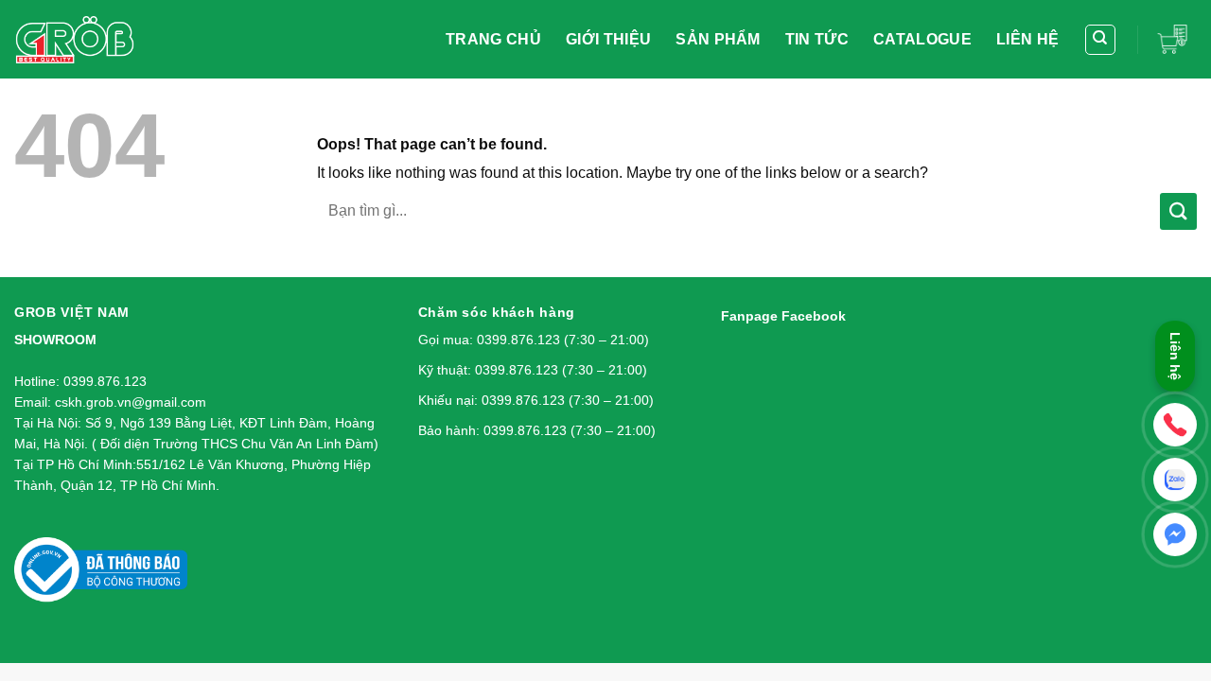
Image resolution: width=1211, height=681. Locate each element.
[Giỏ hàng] (1177, 38)
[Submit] (1178, 211)
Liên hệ (1175, 357)
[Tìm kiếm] (1100, 40)
